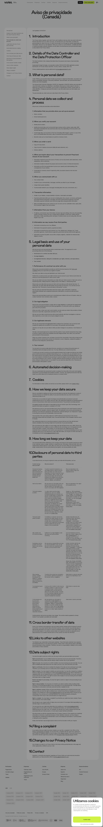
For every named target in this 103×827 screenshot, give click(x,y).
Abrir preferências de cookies (87, 824)
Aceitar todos (86, 819)
